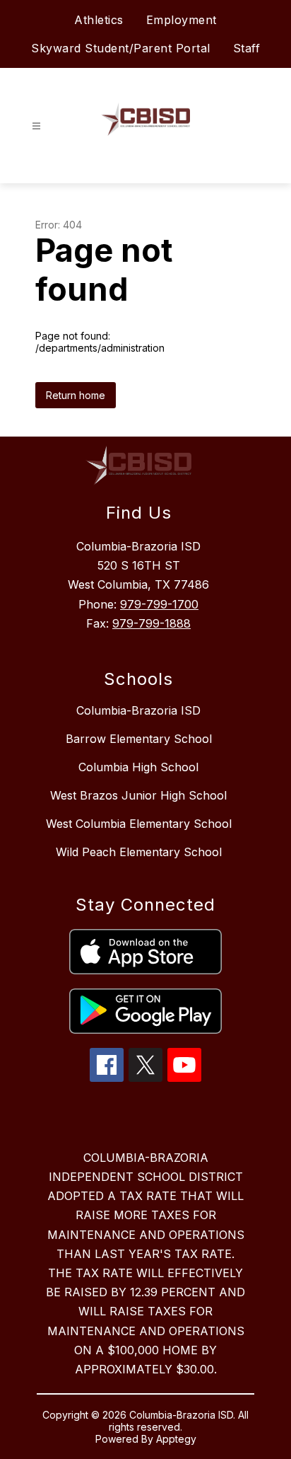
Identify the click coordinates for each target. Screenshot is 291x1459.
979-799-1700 (159, 604)
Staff (247, 48)
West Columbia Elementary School (139, 824)
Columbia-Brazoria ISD (138, 710)
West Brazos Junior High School (138, 795)
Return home (75, 395)
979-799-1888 (151, 623)
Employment (181, 20)
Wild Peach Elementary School (139, 852)
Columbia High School (138, 767)
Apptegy (176, 1439)
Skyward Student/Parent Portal (120, 48)
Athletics (99, 20)
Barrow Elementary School (139, 739)
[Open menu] (36, 126)
